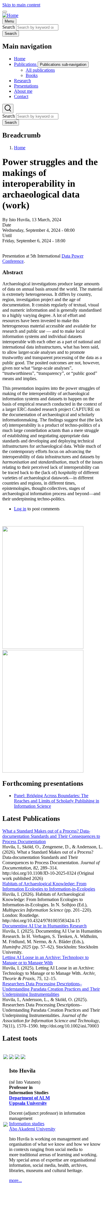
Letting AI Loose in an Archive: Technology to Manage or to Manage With (45, 960)
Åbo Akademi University (32, 1128)
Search (8, 27)
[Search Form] (7, 108)
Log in (20, 508)
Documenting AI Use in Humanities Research (44, 925)
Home (19, 147)
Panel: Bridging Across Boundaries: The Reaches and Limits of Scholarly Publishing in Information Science (56, 801)
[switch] (4, 12)
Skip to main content (21, 4)
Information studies (26, 1123)
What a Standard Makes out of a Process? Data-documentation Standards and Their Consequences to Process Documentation (51, 836)
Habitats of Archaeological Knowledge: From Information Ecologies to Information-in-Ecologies (48, 886)
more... (15, 1180)
